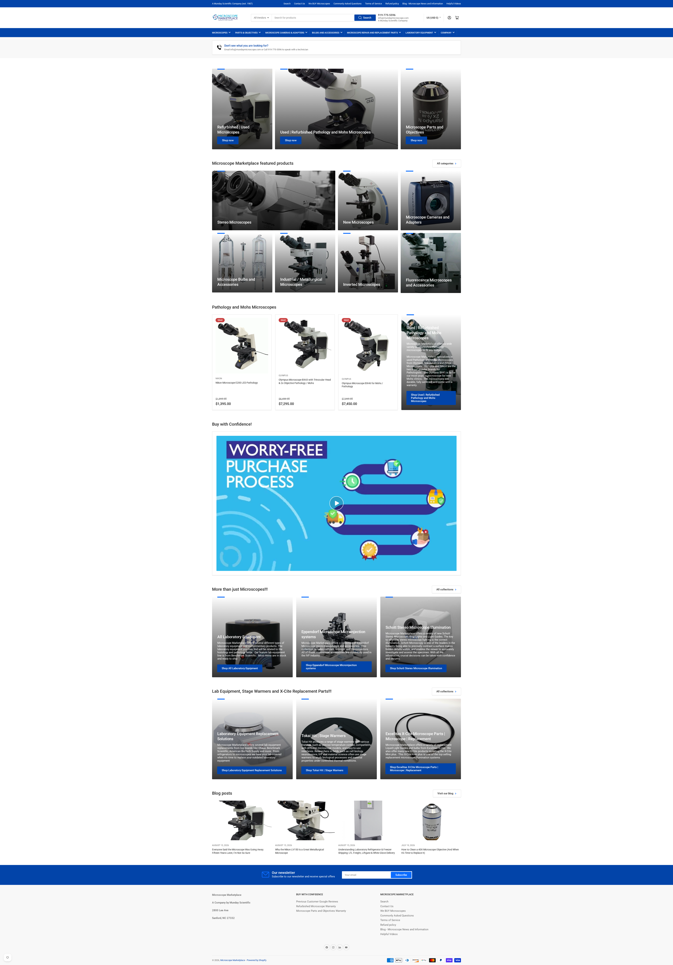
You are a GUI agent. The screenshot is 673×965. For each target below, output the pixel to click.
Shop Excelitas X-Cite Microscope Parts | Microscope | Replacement (414, 769)
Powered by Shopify (256, 960)
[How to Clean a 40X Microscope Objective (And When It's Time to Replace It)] (431, 820)
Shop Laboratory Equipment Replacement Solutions (252, 770)
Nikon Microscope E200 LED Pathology (237, 382)
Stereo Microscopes (234, 222)
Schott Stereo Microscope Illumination (418, 627)
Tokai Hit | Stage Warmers (323, 736)
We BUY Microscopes (319, 3)
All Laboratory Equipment (239, 637)
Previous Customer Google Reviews (317, 901)
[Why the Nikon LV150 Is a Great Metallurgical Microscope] (305, 820)
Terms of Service (373, 3)
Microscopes (219, 32)
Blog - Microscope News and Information (422, 3)
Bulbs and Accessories (325, 32)
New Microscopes (358, 222)
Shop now (228, 140)
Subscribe (401, 875)
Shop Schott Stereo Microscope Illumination (416, 668)
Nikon (219, 378)
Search (287, 3)
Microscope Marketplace (232, 960)
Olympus (283, 375)
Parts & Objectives (246, 32)
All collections (444, 589)
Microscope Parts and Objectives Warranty (321, 910)
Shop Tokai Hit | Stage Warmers (324, 770)
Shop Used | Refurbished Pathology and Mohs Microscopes (425, 398)
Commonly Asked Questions (348, 3)
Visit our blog (445, 793)
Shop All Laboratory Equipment (240, 668)
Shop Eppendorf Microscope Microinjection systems (331, 667)
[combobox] (324, 17)
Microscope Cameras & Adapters (284, 32)
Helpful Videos (453, 3)
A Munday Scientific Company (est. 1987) (232, 3)
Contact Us (299, 3)
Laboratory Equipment (419, 32)
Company (446, 32)
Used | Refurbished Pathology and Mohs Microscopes (325, 132)
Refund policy (392, 3)
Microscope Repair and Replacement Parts (372, 32)
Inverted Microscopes (361, 284)
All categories (445, 163)
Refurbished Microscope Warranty (316, 906)
